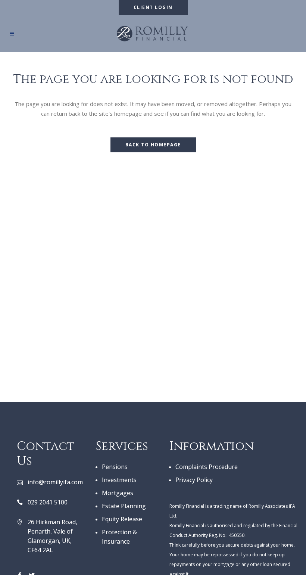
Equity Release (122, 519)
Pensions (115, 467)
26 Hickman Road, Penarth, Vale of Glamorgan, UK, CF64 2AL (52, 536)
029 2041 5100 (48, 502)
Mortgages (117, 493)
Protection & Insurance (119, 537)
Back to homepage (153, 145)
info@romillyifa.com (55, 482)
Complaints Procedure (206, 467)
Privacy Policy (194, 480)
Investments (119, 480)
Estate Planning (124, 506)
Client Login (153, 7)
